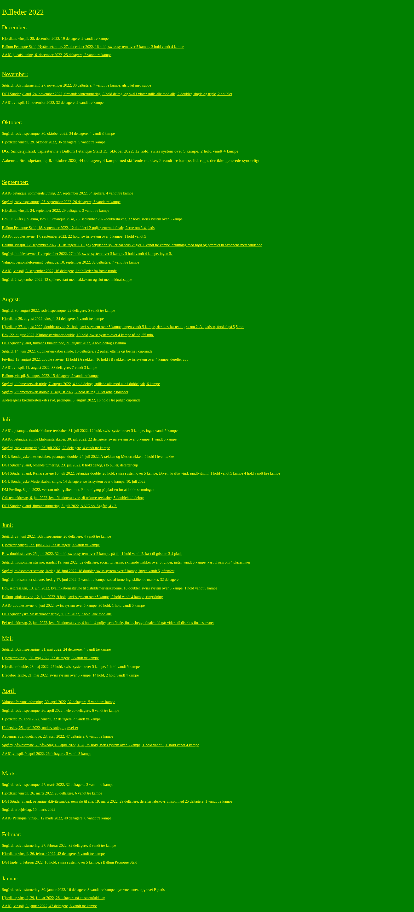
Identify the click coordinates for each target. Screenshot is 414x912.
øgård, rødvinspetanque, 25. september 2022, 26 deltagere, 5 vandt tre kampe (62, 202)
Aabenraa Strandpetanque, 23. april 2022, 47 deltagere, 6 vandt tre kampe (57, 736)
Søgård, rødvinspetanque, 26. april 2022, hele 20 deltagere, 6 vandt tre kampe (60, 710)
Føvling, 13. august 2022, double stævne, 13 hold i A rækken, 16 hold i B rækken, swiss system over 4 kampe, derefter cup (95, 359)
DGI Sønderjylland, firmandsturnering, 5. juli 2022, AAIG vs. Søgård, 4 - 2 (59, 506)
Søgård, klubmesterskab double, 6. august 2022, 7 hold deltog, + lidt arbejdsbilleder (65, 392)
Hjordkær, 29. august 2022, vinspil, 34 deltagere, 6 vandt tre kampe (53, 319)
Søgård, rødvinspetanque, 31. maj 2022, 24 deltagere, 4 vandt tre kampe (56, 649)
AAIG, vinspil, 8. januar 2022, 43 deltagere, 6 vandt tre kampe (49, 906)
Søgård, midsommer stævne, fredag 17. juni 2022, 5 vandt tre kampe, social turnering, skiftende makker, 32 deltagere (90, 579)
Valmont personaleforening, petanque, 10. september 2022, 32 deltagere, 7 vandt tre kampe (70, 262)
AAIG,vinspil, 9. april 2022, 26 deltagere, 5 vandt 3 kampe (46, 754)
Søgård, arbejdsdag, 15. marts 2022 (28, 809)
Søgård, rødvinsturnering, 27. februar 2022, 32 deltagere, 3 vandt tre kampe (59, 845)
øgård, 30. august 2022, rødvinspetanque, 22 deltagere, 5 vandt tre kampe (59, 310)
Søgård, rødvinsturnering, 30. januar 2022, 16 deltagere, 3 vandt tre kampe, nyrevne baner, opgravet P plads (83, 890)
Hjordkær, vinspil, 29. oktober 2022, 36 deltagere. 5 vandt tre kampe (53, 142)
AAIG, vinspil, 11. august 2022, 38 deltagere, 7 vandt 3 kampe (49, 367)
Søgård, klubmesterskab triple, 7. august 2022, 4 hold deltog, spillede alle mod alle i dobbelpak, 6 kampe (81, 384)
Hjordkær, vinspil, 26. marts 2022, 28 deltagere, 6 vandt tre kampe (52, 793)
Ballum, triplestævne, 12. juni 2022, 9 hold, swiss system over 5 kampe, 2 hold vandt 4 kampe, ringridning (82, 597)
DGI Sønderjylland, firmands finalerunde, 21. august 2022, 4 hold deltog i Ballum (64, 343)
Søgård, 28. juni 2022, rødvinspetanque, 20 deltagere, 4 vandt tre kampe (56, 536)
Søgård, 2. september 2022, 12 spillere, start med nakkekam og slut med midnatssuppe (67, 279)
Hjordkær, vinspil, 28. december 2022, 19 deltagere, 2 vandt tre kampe (55, 38)
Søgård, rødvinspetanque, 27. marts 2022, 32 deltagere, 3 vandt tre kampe (57, 785)
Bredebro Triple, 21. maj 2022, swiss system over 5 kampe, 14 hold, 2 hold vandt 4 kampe (70, 675)
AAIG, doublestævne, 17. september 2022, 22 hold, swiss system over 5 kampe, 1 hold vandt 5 (74, 236)
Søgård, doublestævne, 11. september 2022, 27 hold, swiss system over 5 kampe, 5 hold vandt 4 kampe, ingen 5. (87, 254)
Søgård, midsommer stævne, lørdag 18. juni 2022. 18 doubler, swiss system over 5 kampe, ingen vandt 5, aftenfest (88, 571)
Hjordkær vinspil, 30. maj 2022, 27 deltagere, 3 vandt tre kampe (50, 658)
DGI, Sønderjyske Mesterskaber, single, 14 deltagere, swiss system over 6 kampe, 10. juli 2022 (73, 481)
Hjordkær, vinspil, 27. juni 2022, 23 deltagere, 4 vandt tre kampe (51, 545)
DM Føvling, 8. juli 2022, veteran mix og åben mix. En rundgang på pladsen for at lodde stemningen (78, 490)
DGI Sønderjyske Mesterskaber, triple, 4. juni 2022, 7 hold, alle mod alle (57, 614)
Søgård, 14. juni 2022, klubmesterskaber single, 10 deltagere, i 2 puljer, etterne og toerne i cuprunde (77, 351)
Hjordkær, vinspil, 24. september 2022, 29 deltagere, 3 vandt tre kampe (55, 210)
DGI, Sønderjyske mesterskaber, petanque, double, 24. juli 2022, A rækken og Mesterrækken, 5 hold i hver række (88, 456)
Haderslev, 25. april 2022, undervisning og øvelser (40, 728)
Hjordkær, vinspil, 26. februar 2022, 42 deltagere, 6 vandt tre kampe (53, 854)
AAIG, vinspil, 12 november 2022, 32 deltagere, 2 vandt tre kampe (53, 102)
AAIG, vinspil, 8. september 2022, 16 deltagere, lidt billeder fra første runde (59, 271)
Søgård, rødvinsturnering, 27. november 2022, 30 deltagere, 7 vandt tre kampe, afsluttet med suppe (76, 85)
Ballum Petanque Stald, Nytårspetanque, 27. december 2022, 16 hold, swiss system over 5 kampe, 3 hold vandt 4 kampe (93, 47)
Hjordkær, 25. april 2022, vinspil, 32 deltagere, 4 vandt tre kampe (51, 719)
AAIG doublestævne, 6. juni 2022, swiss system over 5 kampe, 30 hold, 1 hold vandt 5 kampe (73, 605)
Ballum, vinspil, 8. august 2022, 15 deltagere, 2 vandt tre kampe (50, 376)
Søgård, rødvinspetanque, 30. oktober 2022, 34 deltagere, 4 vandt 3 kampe (58, 133)
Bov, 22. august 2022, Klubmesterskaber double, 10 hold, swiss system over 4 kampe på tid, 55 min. (78, 335)
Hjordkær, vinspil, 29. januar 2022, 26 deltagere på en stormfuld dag (53, 898)
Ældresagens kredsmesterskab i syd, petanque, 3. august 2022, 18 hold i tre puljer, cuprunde (71, 400)
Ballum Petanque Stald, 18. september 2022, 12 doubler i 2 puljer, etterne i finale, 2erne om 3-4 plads (78, 228)
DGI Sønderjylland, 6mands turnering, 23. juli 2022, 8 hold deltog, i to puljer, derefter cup (70, 465)
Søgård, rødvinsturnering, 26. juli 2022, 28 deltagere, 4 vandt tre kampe (56, 448)
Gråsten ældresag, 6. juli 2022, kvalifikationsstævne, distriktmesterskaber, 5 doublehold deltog (73, 498)
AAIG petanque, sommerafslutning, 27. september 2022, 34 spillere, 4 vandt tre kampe (67, 193)
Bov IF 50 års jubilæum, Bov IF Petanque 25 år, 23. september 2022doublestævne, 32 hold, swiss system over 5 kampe (92, 219)
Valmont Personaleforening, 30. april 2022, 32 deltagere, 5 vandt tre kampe (58, 702)
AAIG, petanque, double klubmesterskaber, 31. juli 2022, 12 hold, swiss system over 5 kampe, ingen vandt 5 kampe (90, 431)
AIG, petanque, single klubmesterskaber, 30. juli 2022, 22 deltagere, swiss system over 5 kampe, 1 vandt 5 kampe (91, 439)
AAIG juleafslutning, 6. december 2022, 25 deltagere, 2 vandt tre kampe (56, 55)
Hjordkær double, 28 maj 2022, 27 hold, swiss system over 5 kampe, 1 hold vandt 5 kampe (71, 667)
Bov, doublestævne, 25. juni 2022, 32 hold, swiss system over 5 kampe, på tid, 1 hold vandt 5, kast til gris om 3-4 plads (92, 554)
